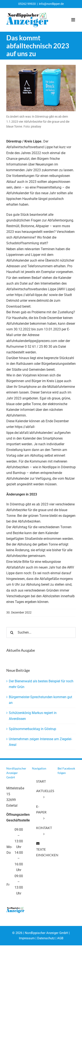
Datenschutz (46, 938)
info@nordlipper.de (51, 3)
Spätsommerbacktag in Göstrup (32, 729)
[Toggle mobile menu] (73, 20)
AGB (60, 938)
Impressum (27, 938)
